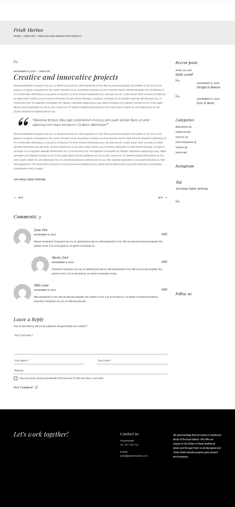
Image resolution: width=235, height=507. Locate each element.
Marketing (40, 179)
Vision (179, 152)
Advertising (20, 179)
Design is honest (208, 87)
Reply (164, 233)
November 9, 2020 (25, 71)
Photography (185, 142)
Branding (182, 127)
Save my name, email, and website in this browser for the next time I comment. (61, 378)
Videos (180, 147)
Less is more (206, 102)
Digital (30, 179)
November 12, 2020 (208, 83)
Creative (29, 36)
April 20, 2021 (184, 70)
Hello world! (184, 74)
